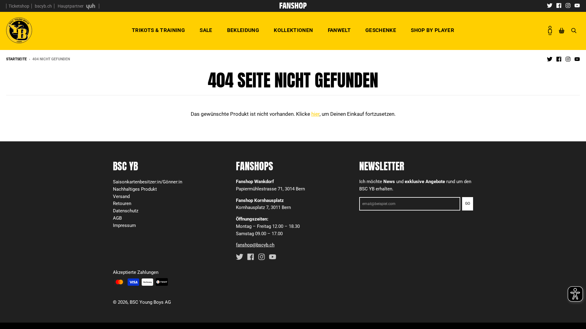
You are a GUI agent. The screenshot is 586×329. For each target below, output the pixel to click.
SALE (206, 30)
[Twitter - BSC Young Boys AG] (549, 5)
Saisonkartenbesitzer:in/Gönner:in (147, 182)
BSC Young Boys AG (150, 302)
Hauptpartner (71, 6)
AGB (117, 218)
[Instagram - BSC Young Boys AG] (568, 5)
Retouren (122, 203)
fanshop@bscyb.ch (255, 245)
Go (467, 203)
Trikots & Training (158, 30)
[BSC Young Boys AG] (293, 7)
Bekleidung (243, 30)
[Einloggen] (550, 30)
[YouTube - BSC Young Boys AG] (577, 5)
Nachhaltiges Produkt (135, 189)
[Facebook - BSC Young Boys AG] (559, 5)
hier (315, 114)
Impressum (124, 225)
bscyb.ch (43, 6)
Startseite (16, 59)
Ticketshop (19, 6)
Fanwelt (339, 30)
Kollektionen (293, 30)
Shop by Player (432, 30)
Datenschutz (125, 211)
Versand (121, 196)
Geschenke (380, 30)
